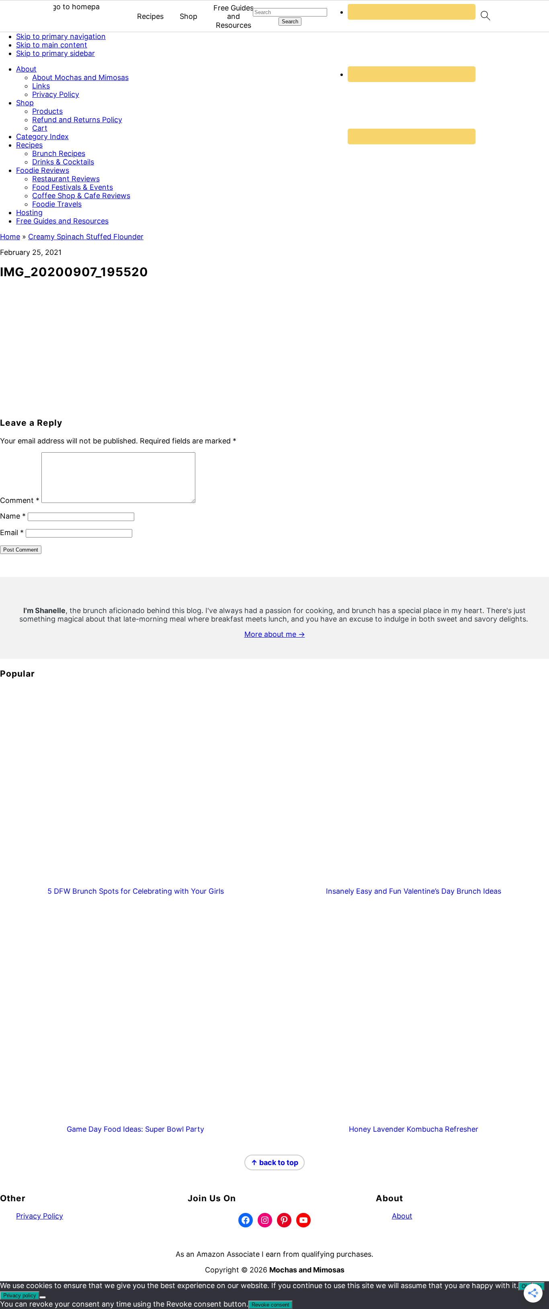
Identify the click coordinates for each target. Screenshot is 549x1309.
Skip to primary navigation (61, 36)
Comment (19, 500)
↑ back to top (274, 1162)
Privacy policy (19, 1296)
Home (10, 236)
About (402, 1216)
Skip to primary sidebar (55, 53)
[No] (42, 1297)
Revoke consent (270, 1305)
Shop (188, 16)
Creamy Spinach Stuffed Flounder (85, 236)
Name (13, 516)
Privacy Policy (39, 1216)
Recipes (150, 16)
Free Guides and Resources (233, 16)
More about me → (274, 634)
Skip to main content (51, 45)
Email (12, 532)
